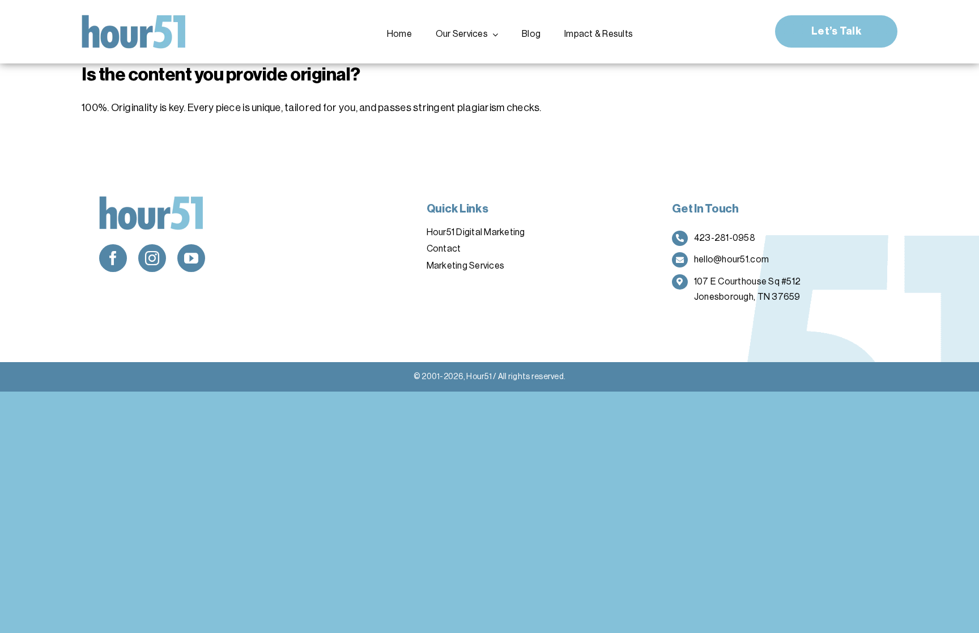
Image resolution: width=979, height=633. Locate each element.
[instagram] (152, 258)
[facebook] (113, 258)
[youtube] (191, 258)
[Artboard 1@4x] (134, 20)
